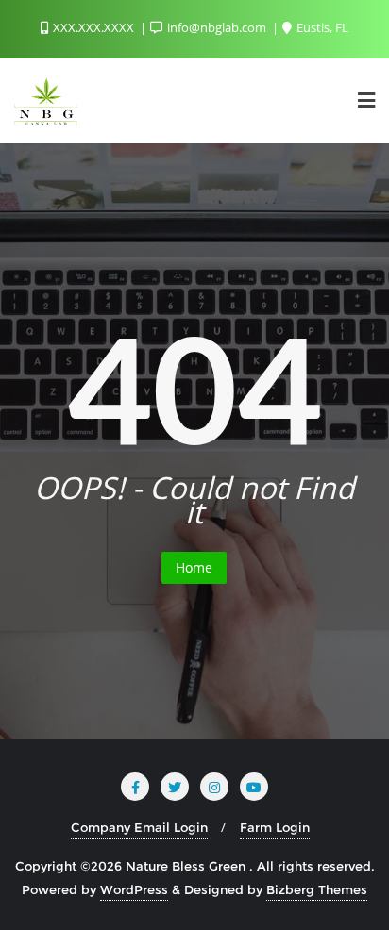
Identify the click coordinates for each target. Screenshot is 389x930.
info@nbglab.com (216, 27)
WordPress (134, 889)
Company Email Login (139, 827)
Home (194, 567)
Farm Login (275, 827)
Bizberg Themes (316, 889)
